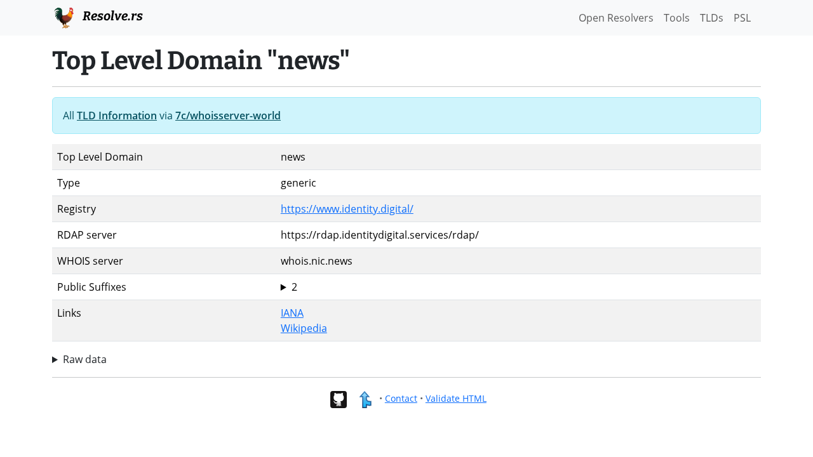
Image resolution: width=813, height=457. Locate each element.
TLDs (711, 18)
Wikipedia (304, 328)
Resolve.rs (111, 15)
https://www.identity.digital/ (347, 209)
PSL (742, 18)
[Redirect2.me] (365, 398)
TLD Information (117, 116)
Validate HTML (456, 398)
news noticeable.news (319, 287)
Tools (677, 18)
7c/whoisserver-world (228, 116)
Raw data (85, 359)
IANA (292, 313)
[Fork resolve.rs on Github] (338, 398)
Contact (401, 398)
